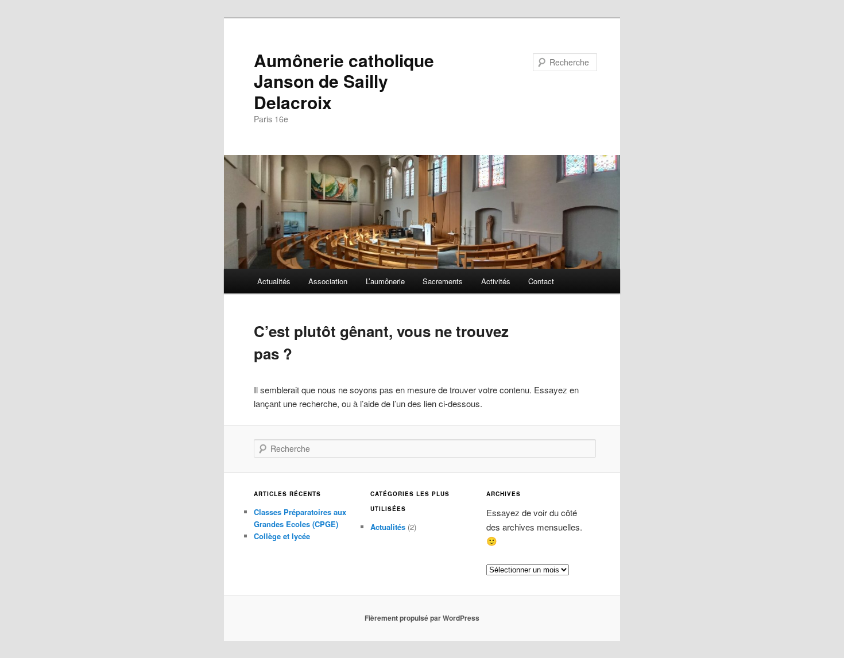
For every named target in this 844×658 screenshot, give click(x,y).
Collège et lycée (282, 536)
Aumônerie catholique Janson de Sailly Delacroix (344, 81)
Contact (541, 281)
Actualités (274, 281)
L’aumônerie (385, 281)
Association (327, 281)
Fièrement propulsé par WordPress (422, 618)
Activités (495, 281)
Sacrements (443, 281)
